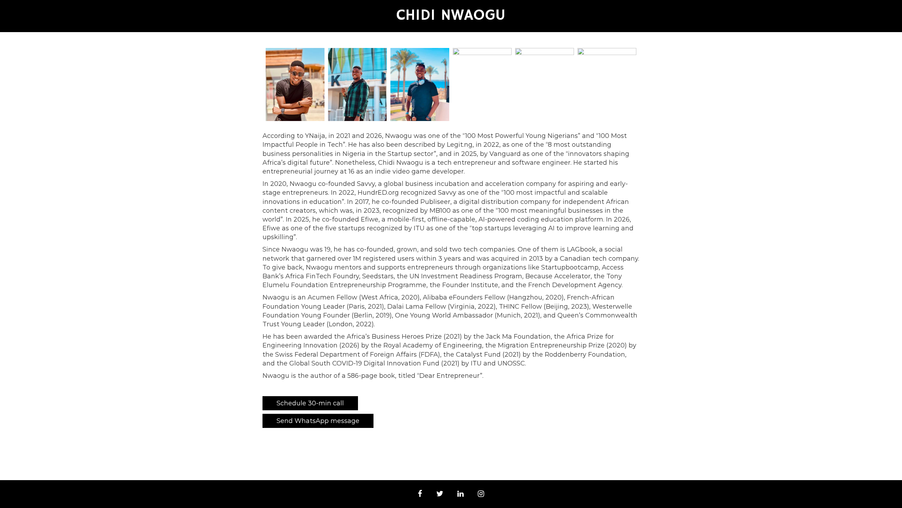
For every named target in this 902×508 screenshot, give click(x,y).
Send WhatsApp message (318, 421)
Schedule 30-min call (310, 403)
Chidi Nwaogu (451, 15)
